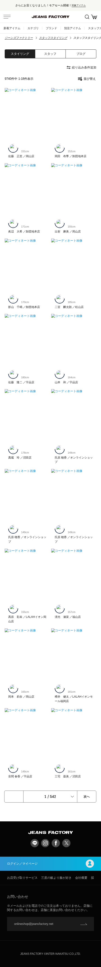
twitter (66, 843)
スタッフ (50, 54)
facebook (56, 843)
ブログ (80, 54)
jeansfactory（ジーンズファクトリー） (50, 16)
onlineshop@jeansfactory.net (33, 924)
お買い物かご (93, 17)
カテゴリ (33, 28)
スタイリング (20, 54)
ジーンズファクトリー (19, 38)
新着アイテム (12, 28)
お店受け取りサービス (22, 877)
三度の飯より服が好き (56, 877)
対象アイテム (79, 5)
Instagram (45, 843)
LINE (35, 843)
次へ (87, 796)
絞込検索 (86, 17)
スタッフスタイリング (53, 38)
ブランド (51, 28)
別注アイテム (72, 28)
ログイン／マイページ (22, 863)
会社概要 (81, 877)
